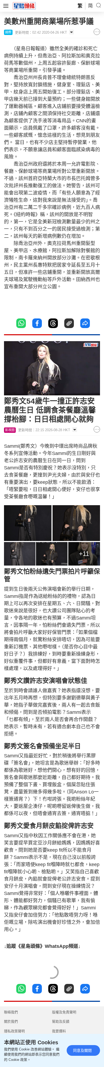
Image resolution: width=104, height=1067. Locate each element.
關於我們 (11, 1021)
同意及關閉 (82, 1050)
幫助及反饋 (60, 1021)
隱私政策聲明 (14, 1031)
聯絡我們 (11, 1012)
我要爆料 (59, 1031)
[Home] (24, 5)
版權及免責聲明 (64, 1012)
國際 (8, 32)
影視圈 (10, 430)
